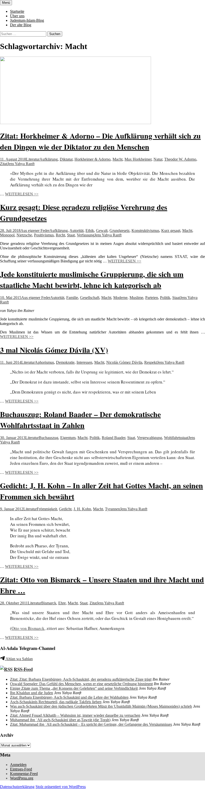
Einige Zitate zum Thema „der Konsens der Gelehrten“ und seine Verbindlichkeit (74, 688)
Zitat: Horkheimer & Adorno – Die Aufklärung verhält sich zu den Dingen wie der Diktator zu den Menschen (100, 141)
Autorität (77, 230)
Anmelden (18, 764)
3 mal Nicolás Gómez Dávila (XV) (54, 349)
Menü (6, 3)
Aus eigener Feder (35, 230)
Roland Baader (113, 438)
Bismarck (48, 603)
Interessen (84, 362)
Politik (165, 297)
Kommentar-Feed (24, 773)
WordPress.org (21, 778)
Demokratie (65, 362)
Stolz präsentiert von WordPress (61, 786)
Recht (60, 235)
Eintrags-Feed (21, 769)
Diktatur (66, 159)
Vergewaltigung (149, 438)
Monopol (7, 235)
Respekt (150, 362)
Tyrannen (112, 509)
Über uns (17, 16)
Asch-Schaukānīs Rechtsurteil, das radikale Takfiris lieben (56, 702)
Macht (117, 159)
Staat (71, 235)
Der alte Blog (20, 25)
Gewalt (102, 230)
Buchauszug (48, 438)
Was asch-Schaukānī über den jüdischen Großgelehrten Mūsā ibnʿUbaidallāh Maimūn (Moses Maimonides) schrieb (101, 706)
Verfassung (85, 235)
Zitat (3, 164)
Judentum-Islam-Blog (27, 20)
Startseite (17, 11)
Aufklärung (49, 159)
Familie (72, 297)
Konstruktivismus (145, 230)
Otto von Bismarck (28, 628)
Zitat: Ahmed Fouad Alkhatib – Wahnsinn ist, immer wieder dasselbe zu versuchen (75, 715)
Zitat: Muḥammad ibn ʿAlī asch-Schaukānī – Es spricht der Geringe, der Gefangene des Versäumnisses (91, 724)
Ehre (62, 603)
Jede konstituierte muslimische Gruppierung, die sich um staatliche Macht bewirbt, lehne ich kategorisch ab (92, 279)
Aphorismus (44, 362)
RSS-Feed (23, 669)
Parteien (151, 297)
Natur (158, 159)
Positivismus (44, 235)
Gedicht (65, 509)
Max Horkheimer (138, 159)
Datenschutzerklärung (17, 786)
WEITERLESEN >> (21, 194)
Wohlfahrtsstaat (176, 438)
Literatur (33, 159)
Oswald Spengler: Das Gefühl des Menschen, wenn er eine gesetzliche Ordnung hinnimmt (81, 684)
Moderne (120, 297)
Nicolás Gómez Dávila (124, 362)
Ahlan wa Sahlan (19, 659)
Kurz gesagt (170, 230)
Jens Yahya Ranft (20, 164)
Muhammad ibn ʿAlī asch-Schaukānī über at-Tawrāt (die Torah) (60, 720)
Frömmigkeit (47, 509)
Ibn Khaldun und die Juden (31, 693)
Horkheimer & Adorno (92, 159)
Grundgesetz (120, 230)
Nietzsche (24, 235)
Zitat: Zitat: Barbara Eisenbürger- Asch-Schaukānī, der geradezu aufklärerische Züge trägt (81, 679)
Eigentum (68, 438)
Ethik (90, 230)
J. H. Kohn (82, 509)
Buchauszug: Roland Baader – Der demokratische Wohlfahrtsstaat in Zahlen (80, 420)
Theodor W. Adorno (180, 159)
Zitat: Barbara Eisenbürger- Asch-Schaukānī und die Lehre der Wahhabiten (69, 697)
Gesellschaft (89, 297)
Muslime (136, 297)
